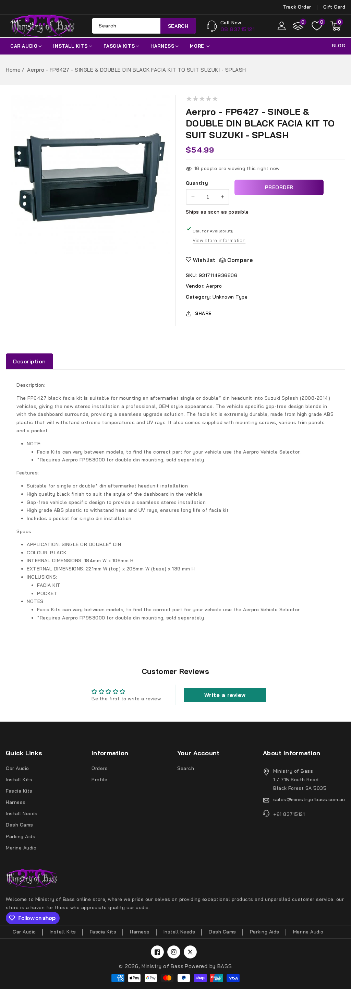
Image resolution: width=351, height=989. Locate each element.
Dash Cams (19, 825)
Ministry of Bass (162, 966)
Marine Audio (21, 848)
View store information (219, 240)
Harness (162, 46)
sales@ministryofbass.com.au (309, 799)
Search (178, 26)
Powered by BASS (208, 966)
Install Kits (70, 46)
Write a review (225, 694)
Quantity (197, 183)
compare (240, 259)
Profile (100, 779)
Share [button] (203, 313)
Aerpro (214, 286)
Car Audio (23, 46)
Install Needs (22, 813)
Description (29, 361)
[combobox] (144, 26)
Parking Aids (20, 836)
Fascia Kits (119, 46)
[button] (335, 26)
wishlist (204, 259)
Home (13, 70)
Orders (100, 768)
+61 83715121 (289, 814)
